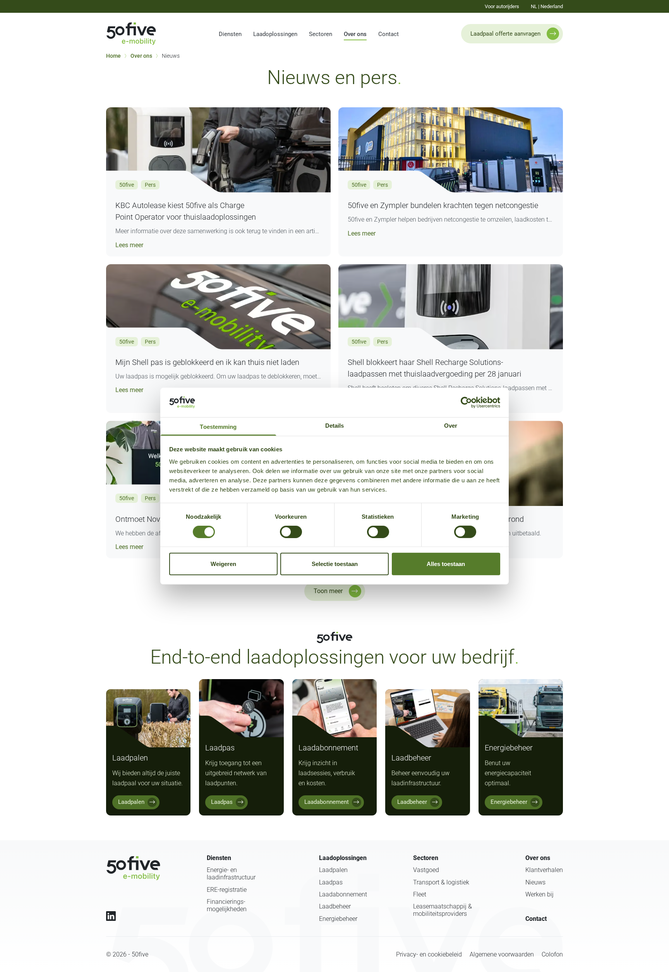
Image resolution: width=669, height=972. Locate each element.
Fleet (419, 894)
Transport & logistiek (441, 882)
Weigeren (223, 564)
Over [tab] (450, 425)
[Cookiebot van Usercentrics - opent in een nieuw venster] (466, 402)
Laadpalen (333, 870)
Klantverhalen (544, 870)
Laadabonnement (343, 894)
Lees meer (129, 245)
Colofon (552, 954)
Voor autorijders (502, 6)
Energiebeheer (338, 918)
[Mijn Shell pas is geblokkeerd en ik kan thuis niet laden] (218, 306)
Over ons (355, 34)
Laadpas (331, 882)
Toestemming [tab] (218, 426)
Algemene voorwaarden (502, 954)
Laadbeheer (335, 906)
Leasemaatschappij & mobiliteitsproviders (442, 910)
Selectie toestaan (335, 564)
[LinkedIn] (111, 916)
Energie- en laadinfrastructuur (231, 873)
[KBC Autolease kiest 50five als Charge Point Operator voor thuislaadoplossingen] (218, 150)
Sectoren (320, 34)
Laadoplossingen (275, 34)
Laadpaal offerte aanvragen (505, 33)
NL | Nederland (547, 6)
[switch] (291, 532)
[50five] (133, 868)
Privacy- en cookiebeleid (429, 954)
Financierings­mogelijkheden (227, 905)
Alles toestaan (446, 564)
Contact (388, 34)
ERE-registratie (227, 889)
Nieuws (535, 882)
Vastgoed (426, 870)
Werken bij (539, 894)
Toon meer (328, 591)
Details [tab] (334, 425)
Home (113, 56)
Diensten (230, 34)
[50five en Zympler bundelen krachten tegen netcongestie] (450, 150)
